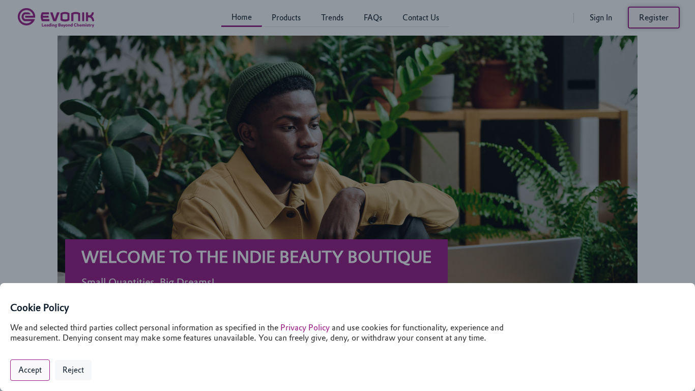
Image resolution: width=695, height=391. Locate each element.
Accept (30, 370)
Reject (73, 370)
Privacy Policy (305, 327)
